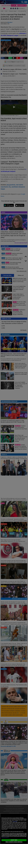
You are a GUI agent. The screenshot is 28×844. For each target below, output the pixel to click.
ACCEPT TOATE (14, 840)
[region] (14, 828)
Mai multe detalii (15, 821)
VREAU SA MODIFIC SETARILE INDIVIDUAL (14, 841)
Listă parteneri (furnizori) (4, 837)
